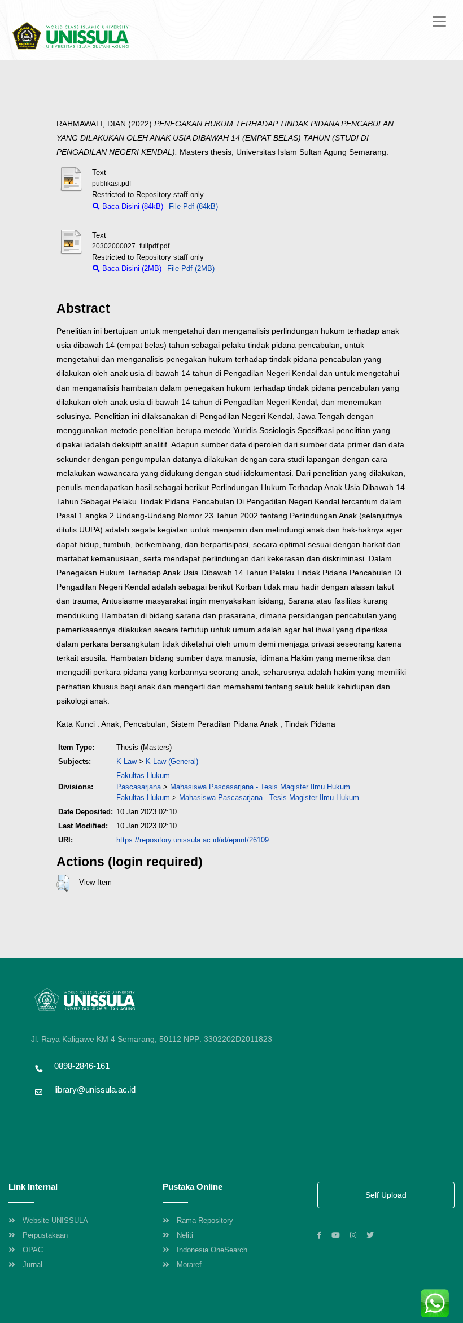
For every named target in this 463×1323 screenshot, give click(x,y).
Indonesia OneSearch (212, 1250)
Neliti (185, 1235)
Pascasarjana (138, 787)
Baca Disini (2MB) (130, 268)
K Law (126, 761)
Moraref (189, 1264)
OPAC (33, 1250)
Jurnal (32, 1264)
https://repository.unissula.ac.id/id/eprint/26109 (192, 840)
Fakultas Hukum (143, 775)
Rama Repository (205, 1220)
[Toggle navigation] (439, 21)
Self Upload (386, 1194)
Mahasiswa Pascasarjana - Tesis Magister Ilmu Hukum (260, 787)
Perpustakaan (45, 1235)
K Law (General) (172, 761)
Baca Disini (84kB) (131, 206)
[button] (62, 883)
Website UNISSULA (55, 1220)
